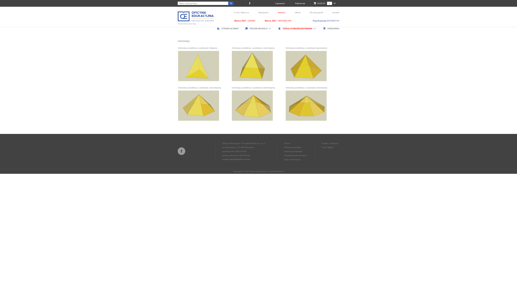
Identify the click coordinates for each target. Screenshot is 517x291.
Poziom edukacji (259, 28)
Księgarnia (333, 28)
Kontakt (336, 12)
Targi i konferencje (292, 159)
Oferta (298, 12)
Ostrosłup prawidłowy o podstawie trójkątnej (197, 48)
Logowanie (280, 3)
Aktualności (263, 12)
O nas (237, 12)
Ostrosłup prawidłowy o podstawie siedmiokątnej (253, 88)
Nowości (281, 12)
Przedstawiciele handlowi (295, 155)
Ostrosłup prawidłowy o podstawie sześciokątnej (199, 88)
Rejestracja (300, 3)
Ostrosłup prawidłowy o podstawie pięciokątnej (306, 48)
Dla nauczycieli (316, 12)
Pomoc (287, 143)
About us (245, 12)
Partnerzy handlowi (292, 147)
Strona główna (230, 28)
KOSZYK (321, 3)
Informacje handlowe (293, 151)
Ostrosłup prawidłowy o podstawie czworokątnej (253, 48)
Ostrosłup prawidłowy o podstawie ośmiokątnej (306, 88)
